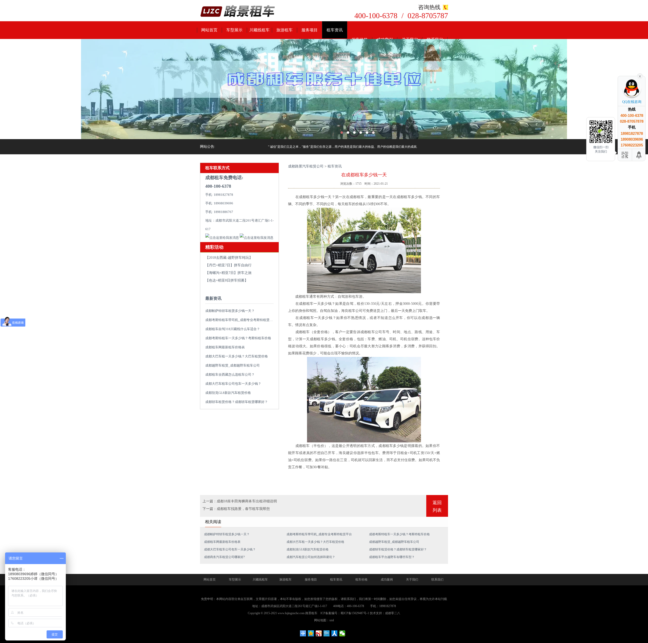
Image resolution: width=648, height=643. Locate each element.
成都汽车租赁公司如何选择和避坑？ (311, 557)
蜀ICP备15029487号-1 (354, 613)
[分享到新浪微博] (319, 633)
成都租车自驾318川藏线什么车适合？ (232, 329)
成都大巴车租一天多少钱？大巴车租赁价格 (236, 356)
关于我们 (412, 579)
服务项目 (309, 30)
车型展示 (234, 30)
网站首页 (209, 30)
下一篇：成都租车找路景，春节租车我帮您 (236, 509)
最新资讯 (213, 298)
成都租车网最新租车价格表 (225, 347)
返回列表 (437, 506)
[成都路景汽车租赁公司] (238, 11)
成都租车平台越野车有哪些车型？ (392, 557)
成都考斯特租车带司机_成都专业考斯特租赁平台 (240, 320)
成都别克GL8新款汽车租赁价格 (228, 393)
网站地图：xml (324, 620)
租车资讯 (335, 30)
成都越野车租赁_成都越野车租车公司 (232, 365)
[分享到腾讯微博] (326, 633)
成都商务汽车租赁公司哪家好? (224, 557)
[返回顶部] (639, 155)
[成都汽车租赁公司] (324, 89)
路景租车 (311, 613)
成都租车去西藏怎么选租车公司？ (230, 374)
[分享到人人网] (334, 633)
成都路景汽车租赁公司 (305, 166)
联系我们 (437, 579)
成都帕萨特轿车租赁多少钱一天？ (230, 311)
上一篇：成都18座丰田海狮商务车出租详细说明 (239, 501)
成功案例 (387, 579)
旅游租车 (284, 30)
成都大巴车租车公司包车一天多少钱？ (233, 383)
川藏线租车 (259, 30)
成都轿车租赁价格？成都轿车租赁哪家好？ (236, 402)
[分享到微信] (342, 633)
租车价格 (361, 579)
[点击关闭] (640, 76)
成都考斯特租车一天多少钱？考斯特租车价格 (238, 338)
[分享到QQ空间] (311, 633)
